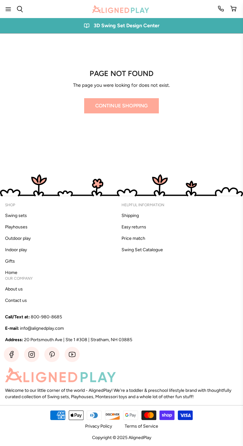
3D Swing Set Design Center (126, 25)
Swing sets (16, 215)
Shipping (130, 215)
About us (14, 289)
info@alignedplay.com (42, 328)
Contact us (16, 300)
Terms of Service (141, 426)
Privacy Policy (98, 426)
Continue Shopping (121, 106)
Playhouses (16, 227)
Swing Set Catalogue (142, 249)
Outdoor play (18, 238)
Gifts (10, 261)
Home (11, 272)
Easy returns (134, 227)
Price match (133, 238)
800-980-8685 (46, 317)
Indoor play (16, 249)
